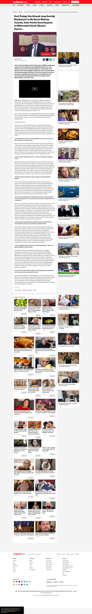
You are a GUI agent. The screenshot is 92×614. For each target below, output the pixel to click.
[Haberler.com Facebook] (17, 582)
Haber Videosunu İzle (46, 54)
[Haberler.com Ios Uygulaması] (49, 582)
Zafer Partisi (25, 290)
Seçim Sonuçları (49, 564)
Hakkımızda (59, 554)
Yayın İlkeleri (77, 554)
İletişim (68, 554)
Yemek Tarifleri (49, 569)
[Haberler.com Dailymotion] (27, 585)
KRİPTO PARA (57, 2)
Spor (14, 562)
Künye (72, 554)
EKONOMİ (37, 2)
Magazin (14, 564)
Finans (30, 564)
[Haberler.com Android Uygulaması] (55, 582)
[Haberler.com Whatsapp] (27, 582)
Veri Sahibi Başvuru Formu (68, 567)
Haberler (14, 558)
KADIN (28, 5)
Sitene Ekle (65, 575)
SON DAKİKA (20, 5)
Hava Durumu (48, 560)
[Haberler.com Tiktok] (22, 585)
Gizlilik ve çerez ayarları (37, 595)
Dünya (14, 571)
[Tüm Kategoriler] (13, 5)
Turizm (30, 566)
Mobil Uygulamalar (66, 571)
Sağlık (30, 560)
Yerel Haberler (32, 569)
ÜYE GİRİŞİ (76, 1)
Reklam (63, 554)
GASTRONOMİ (75, 5)
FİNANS (34, 5)
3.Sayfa (14, 569)
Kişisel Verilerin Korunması (68, 566)
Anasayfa (15, 12)
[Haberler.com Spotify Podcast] (30, 582)
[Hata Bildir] (44, 595)
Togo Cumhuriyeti (18, 290)
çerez (2, 609)
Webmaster (65, 569)
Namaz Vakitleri (49, 562)
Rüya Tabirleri (48, 567)
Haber (41, 592)
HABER (65, 2)
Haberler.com (48, 558)
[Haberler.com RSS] (14, 585)
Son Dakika (15, 566)
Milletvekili (30, 290)
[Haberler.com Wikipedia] (17, 585)
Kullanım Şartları (66, 560)
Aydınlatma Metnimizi (11, 611)
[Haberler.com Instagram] (22, 582)
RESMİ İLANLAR (65, 5)
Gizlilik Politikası (66, 562)
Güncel (20, 12)
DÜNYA (57, 5)
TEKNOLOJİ (49, 5)
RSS (63, 573)
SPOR (50, 2)
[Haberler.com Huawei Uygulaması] (61, 582)
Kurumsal (64, 558)
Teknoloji (31, 562)
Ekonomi (14, 560)
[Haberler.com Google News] (14, 582)
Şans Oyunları (48, 566)
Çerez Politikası (66, 564)
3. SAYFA (41, 5)
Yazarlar (31, 567)
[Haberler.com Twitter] (19, 582)
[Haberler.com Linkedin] (24, 582)
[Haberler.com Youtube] (19, 585)
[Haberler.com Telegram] (24, 585)
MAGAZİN (44, 2)
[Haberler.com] (19, 554)
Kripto (14, 567)
